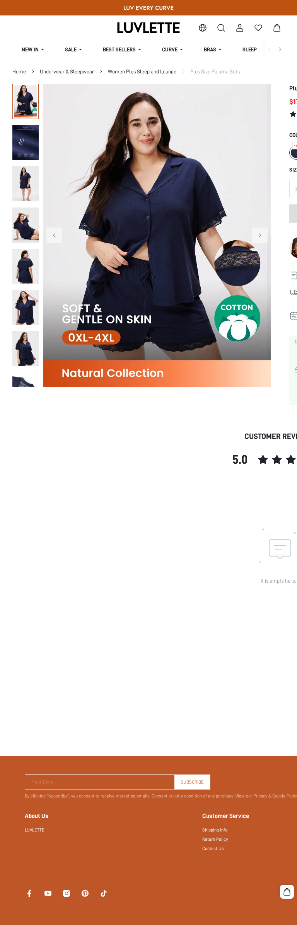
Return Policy (215, 839)
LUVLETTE (34, 830)
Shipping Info (214, 830)
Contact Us (213, 848)
